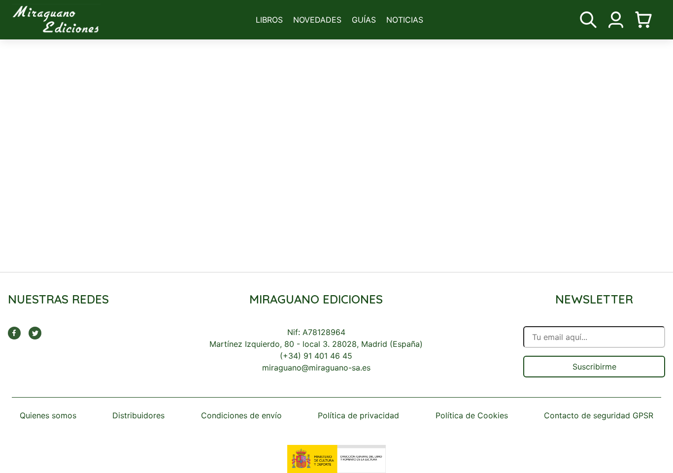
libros (269, 20)
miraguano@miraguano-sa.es (316, 367)
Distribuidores (138, 415)
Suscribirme (594, 367)
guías (364, 20)
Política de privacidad (358, 415)
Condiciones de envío (241, 415)
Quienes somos (48, 415)
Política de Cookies (472, 415)
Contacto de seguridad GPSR (598, 415)
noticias (404, 20)
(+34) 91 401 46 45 (316, 356)
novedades (317, 20)
